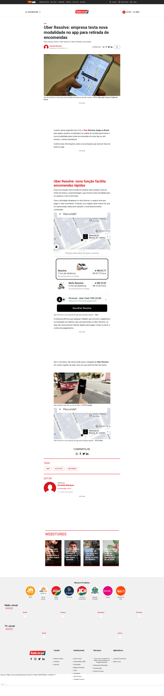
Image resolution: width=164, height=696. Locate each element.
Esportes (56, 664)
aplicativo (59, 468)
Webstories (55, 534)
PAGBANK (61, 2)
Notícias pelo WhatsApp (100, 665)
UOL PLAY (75, 2)
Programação (97, 668)
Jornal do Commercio (119, 658)
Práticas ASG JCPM (79, 661)
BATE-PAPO (124, 2)
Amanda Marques (55, 46)
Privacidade (77, 664)
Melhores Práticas (79, 667)
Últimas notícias (58, 658)
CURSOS (68, 2)
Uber (85, 130)
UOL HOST (53, 2)
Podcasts (56, 661)
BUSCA (114, 2)
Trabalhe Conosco (79, 679)
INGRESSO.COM (44, 2)
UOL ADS (82, 2)
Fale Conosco (78, 676)
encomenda (72, 468)
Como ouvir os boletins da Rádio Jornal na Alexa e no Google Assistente (102, 660)
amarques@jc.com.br (64, 488)
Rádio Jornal (117, 661)
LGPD (75, 670)
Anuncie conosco (98, 671)
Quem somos (78, 658)
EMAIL (135, 2)
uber (48, 468)
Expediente (77, 673)
